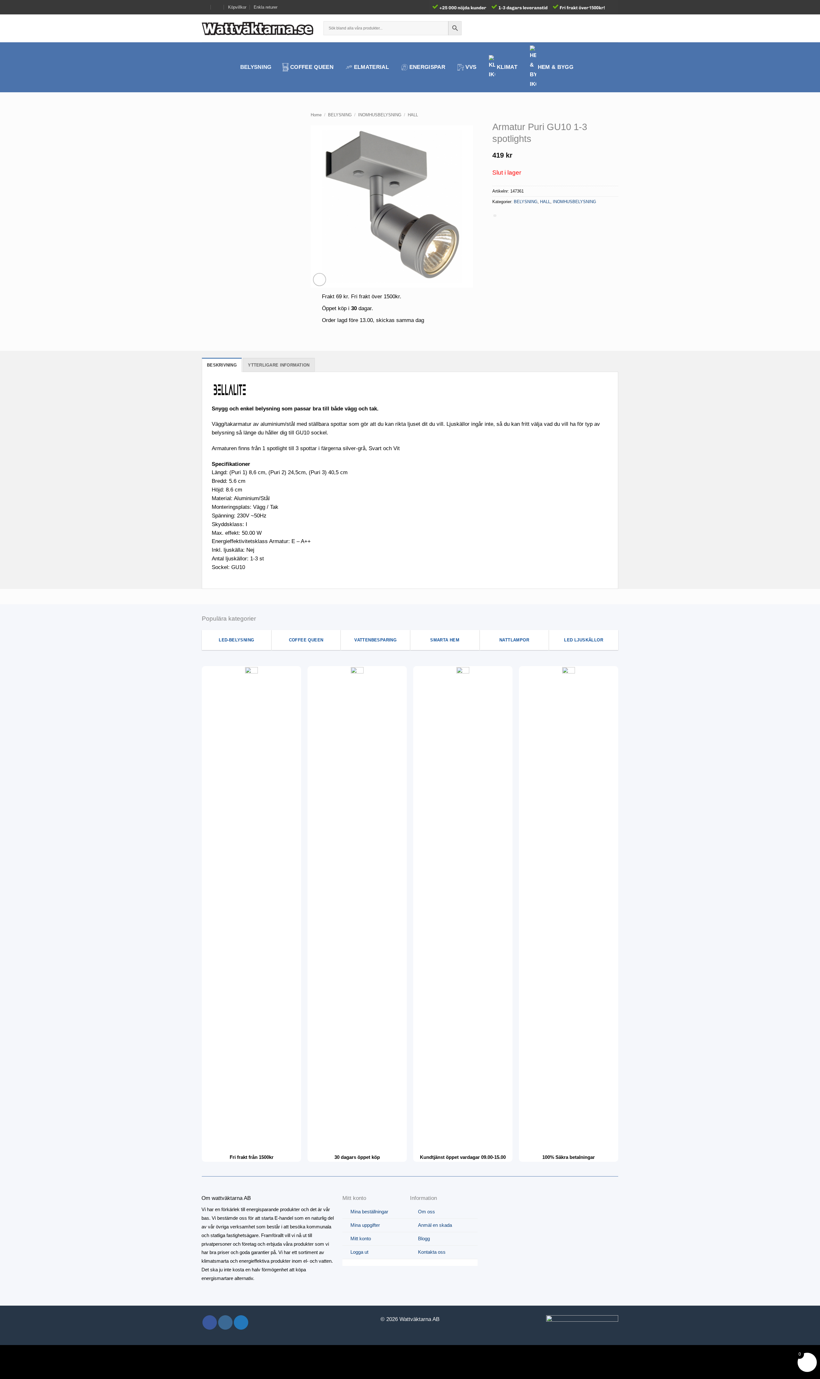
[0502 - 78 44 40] (217, 7)
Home (316, 114)
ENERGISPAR (427, 67)
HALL (413, 114)
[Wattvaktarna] (258, 28)
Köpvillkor (237, 7)
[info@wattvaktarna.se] (204, 7)
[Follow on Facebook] (209, 1322)
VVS (470, 67)
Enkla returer (265, 7)
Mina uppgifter (365, 1225)
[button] (603, 28)
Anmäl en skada (435, 1225)
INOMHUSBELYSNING (379, 114)
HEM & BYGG (555, 67)
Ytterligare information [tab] (278, 365)
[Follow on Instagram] (225, 1322)
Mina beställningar (369, 1211)
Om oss (426, 1211)
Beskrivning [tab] (222, 365)
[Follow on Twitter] (241, 1322)
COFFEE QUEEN (311, 67)
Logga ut (359, 1252)
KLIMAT (507, 67)
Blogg (424, 1238)
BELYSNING (256, 67)
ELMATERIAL (371, 67)
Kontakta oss (432, 1252)
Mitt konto (360, 1238)
